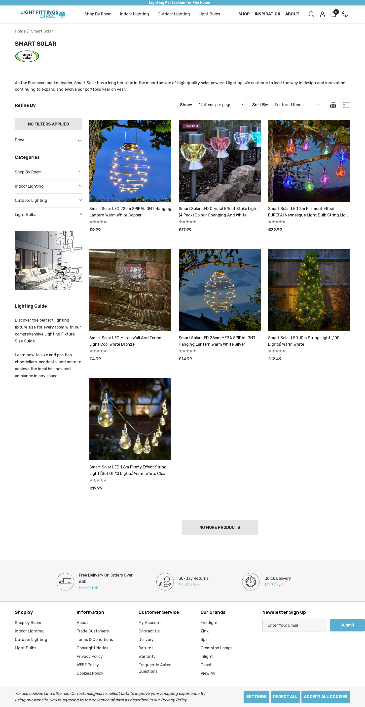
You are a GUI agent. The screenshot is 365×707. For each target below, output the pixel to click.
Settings (256, 696)
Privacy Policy (173, 700)
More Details (89, 588)
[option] (99, 581)
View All (208, 673)
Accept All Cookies (326, 696)
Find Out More (190, 585)
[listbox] (297, 105)
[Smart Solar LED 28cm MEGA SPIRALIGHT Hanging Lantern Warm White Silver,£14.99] (220, 290)
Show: (186, 105)
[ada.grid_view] (332, 105)
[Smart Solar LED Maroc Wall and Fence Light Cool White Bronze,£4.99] (130, 290)
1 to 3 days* (274, 585)
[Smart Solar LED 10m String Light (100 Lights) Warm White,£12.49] (309, 290)
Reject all (285, 696)
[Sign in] (322, 14)
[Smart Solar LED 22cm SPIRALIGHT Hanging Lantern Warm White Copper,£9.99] (130, 161)
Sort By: (260, 105)
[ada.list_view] (346, 105)
